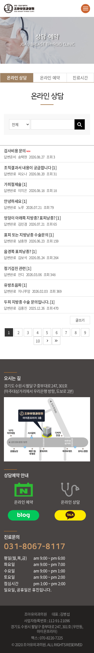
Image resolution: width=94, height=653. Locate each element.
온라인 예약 (50, 77)
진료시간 (80, 77)
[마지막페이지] (56, 341)
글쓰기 (80, 320)
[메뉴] (85, 8)
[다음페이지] (47, 341)
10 (38, 340)
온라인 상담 (17, 77)
